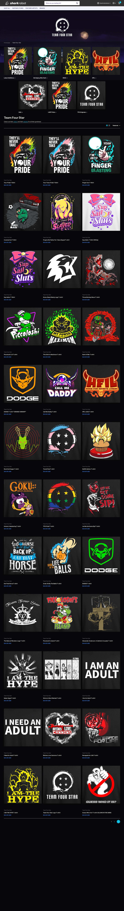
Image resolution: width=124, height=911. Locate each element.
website (25, 121)
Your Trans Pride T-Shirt (50, 182)
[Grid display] (107, 125)
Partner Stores (17, 8)
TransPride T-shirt (48, 469)
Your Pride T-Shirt (9, 182)
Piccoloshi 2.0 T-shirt (10, 354)
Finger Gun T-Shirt (88, 182)
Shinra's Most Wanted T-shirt (52, 698)
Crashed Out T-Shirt (10, 240)
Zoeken (77, 3)
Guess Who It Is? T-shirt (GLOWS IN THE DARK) (96, 812)
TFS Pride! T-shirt (48, 526)
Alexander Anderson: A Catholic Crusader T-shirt (97, 641)
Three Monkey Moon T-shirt (91, 297)
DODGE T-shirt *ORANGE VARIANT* (15, 411)
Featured (115, 125)
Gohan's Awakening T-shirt (12, 526)
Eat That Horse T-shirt (11, 583)
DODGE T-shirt (87, 583)
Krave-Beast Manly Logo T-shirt (53, 297)
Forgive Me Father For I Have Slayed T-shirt (56, 240)
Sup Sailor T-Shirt (9, 297)
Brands (42, 8)
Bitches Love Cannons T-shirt (52, 755)
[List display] (109, 125)
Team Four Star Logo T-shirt (51, 812)
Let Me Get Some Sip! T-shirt (91, 526)
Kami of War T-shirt (88, 354)
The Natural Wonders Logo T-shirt (14, 641)
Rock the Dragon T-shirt (11, 469)
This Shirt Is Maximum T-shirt (52, 354)
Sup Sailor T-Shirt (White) (90, 240)
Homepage (7, 42)
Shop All (7, 8)
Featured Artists (31, 8)
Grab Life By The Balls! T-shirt (52, 583)
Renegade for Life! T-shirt (90, 755)
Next (118, 821)
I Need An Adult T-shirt (11, 755)
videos (15, 121)
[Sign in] (114, 3)
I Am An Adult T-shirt (88, 698)
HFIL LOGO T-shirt (88, 411)
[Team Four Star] (62, 27)
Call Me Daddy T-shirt (49, 411)
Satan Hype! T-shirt (10, 698)
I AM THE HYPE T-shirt (11, 812)
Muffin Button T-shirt (88, 469)
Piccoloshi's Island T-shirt (51, 641)
